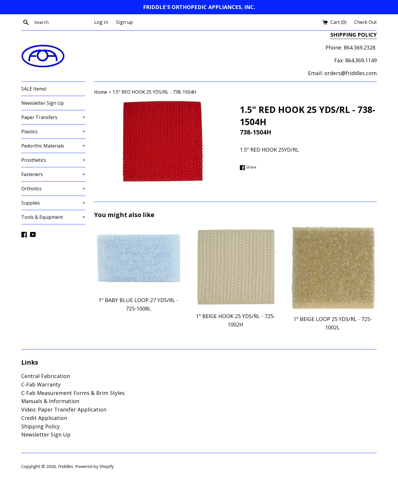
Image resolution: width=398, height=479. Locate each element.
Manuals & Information (50, 401)
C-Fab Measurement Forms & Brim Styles (73, 392)
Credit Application (44, 417)
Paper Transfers (53, 117)
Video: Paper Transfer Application (63, 409)
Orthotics (53, 188)
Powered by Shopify (94, 466)
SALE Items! (33, 89)
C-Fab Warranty (41, 384)
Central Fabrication (45, 375)
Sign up (124, 22)
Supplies (53, 203)
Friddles (65, 466)
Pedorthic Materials (53, 146)
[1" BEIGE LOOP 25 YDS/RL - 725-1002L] (332, 268)
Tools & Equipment (53, 217)
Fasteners (53, 174)
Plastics (53, 131)
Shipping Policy (40, 426)
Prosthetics (53, 160)
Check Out (365, 22)
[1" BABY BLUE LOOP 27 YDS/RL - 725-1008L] (138, 258)
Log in (101, 22)
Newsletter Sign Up (42, 103)
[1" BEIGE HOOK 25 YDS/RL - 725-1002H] (235, 266)
